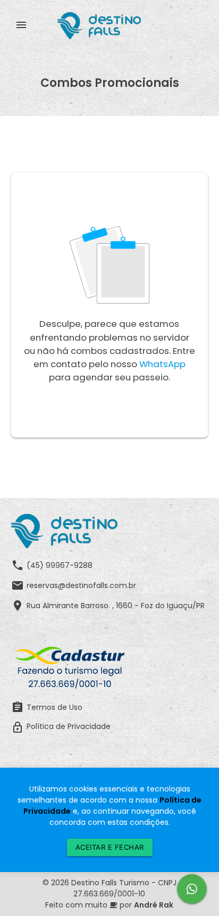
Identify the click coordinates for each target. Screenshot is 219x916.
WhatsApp (162, 364)
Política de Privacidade (61, 727)
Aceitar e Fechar (109, 847)
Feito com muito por (109, 905)
